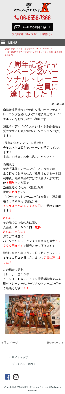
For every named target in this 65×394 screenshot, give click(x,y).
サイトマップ (20, 357)
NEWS (46, 49)
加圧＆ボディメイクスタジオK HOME (21, 49)
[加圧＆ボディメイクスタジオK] (32, 10)
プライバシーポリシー (25, 364)
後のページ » (55, 342)
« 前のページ (9, 342)
